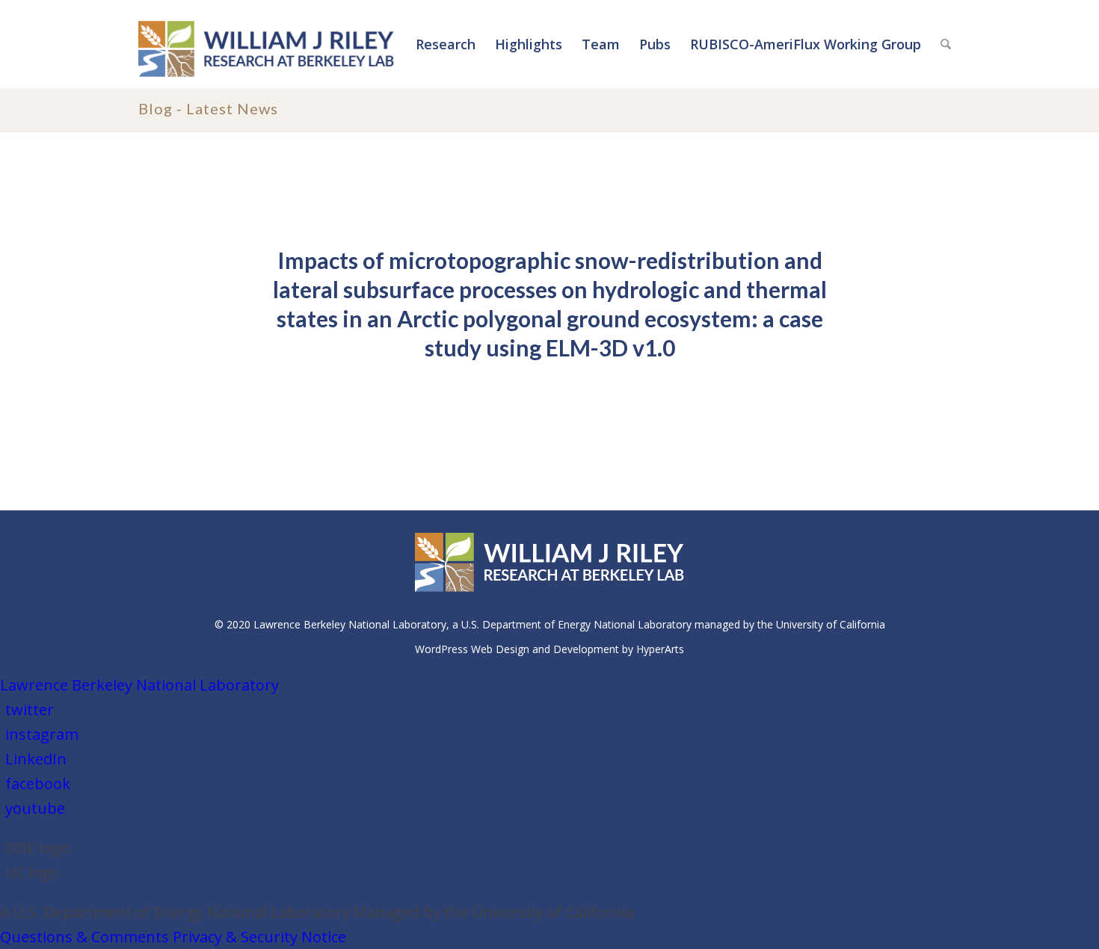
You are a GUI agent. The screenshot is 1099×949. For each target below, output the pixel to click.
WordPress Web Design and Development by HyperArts (549, 649)
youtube (35, 808)
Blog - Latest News (208, 108)
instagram (41, 734)
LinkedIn (36, 759)
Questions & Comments (84, 937)
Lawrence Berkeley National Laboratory (139, 685)
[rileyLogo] (266, 47)
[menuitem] (445, 44)
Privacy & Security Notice (259, 937)
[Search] (946, 44)
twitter (29, 709)
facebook (37, 783)
